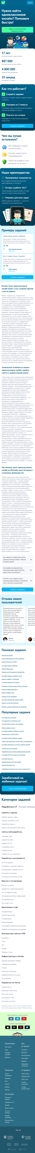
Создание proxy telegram (9, 717)
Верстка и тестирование (12, 881)
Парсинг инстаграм (7, 655)
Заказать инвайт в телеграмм (10, 679)
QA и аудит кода (7, 903)
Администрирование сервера (11, 961)
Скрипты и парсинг (9, 812)
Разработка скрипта (8, 824)
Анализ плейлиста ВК (8, 692)
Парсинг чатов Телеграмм (9, 696)
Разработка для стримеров (11, 854)
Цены (6, 1050)
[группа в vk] (11, 1018)
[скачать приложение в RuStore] (27, 1027)
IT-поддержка (6, 978)
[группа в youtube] (24, 1018)
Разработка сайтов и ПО (8, 1006)
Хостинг (4, 968)
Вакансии (7, 1078)
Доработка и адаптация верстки (12, 889)
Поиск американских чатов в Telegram (13, 658)
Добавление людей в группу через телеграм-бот (16, 769)
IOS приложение (7, 912)
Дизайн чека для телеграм (9, 748)
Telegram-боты (7, 987)
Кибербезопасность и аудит (11, 975)
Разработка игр (7, 850)
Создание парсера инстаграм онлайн (12, 700)
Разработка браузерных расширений (14, 929)
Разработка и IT (9, 1102)
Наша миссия (25, 1073)
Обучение (24, 1052)
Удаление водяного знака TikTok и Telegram (15, 686)
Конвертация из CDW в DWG (10, 734)
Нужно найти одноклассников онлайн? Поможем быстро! (17, 1008)
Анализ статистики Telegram (10, 703)
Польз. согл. (24, 1079)
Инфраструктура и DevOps (13, 956)
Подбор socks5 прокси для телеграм (12, 724)
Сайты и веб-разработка (12, 832)
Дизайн (7, 1105)
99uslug (7, 1090)
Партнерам (24, 1058)
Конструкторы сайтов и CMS (13, 933)
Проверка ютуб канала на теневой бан (13, 672)
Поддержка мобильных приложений (14, 926)
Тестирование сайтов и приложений (13, 896)
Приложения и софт (10, 907)
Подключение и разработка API (12, 870)
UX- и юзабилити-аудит (9, 892)
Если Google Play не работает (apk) (17, 1030)
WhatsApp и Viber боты (9, 991)
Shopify (4, 949)
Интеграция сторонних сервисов (12, 866)
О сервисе (24, 1049)
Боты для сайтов (7, 994)
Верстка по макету (8, 885)
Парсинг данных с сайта (10, 817)
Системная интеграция (9, 873)
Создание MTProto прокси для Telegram (13, 755)
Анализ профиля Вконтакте (10, 689)
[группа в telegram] (17, 1018)
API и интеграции (7, 863)
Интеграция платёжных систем (12, 877)
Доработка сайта (7, 840)
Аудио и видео (9, 1108)
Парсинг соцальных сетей (10, 821)
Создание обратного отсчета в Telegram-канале (16, 744)
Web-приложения (7, 922)
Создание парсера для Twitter (10, 682)
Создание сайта (7, 836)
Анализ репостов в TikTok (9, 662)
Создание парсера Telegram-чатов (12, 676)
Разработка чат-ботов (11, 982)
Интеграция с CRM (8, 998)
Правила (23, 1061)
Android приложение (8, 915)
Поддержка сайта (8, 847)
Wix (3, 945)
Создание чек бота (7, 759)
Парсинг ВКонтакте (7, 669)
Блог (6, 1081)
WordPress (5, 938)
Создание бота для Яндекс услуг (11, 721)
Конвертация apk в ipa (8, 765)
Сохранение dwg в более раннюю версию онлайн (16, 751)
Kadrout (7, 1087)
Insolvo (7, 1084)
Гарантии (7, 1057)
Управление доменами (9, 964)
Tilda (3, 941)
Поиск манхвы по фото (8, 728)
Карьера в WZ (25, 1076)
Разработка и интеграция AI (13, 858)
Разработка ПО (7, 843)
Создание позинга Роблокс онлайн (12, 738)
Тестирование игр (7, 899)
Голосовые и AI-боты (8, 1001)
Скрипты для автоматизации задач (13, 828)
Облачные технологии (9, 971)
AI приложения (6, 919)
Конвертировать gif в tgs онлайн (11, 762)
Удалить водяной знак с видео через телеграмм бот (17, 741)
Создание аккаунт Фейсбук (10, 665)
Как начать (8, 1047)
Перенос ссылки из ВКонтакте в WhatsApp (14, 707)
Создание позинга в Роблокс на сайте (13, 731)
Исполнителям (25, 1055)
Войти (30, 3)
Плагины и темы (7, 952)
